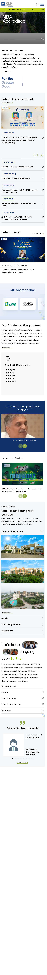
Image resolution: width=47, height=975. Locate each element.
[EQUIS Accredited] (29, 304)
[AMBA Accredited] (11, 304)
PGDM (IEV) (10, 378)
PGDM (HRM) (11, 370)
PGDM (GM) (10, 375)
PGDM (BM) (10, 372)
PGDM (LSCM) (11, 381)
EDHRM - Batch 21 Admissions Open (29, 9)
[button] (42, 4)
